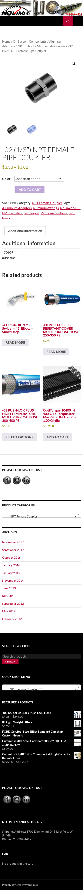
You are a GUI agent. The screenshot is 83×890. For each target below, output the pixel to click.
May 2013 (8, 596)
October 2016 (11, 557)
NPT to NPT (26, 46)
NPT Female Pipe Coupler (20, 213)
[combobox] (41, 515)
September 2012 (13, 603)
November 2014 (13, 580)
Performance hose (54, 213)
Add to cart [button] (57, 437)
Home (6, 41)
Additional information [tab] (25, 231)
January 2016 (11, 565)
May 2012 (8, 611)
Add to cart (30, 189)
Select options (19, 437)
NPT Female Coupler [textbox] (40, 516)
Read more (15, 342)
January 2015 (11, 573)
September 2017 (13, 550)
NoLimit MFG (70, 208)
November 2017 (13, 542)
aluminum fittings (46, 208)
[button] (73, 63)
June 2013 (9, 588)
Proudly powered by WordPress (20, 884)
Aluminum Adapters (17, 208)
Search (10, 661)
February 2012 (12, 619)
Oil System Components (30, 41)
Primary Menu (78, 21)
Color (6, 179)
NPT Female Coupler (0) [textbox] (40, 689)
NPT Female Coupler (51, 46)
